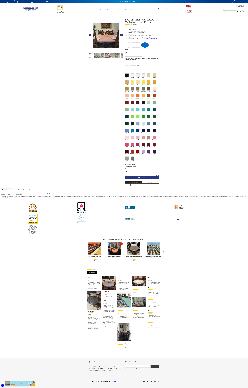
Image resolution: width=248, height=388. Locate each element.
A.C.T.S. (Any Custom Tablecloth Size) (149, 38)
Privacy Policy (92, 368)
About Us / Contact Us (114, 366)
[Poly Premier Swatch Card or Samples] (94, 248)
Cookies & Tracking (103, 366)
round (127, 185)
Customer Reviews (93, 372)
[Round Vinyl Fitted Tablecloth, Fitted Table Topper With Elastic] (133, 248)
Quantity (127, 168)
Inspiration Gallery (102, 372)
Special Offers (115, 372)
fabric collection (136, 185)
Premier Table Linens (155, 385)
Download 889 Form (93, 366)
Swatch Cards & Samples (94, 370)
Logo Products (140, 368)
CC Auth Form (105, 364)
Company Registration (101, 368)
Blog (109, 372)
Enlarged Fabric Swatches (107, 370)
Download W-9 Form (114, 364)
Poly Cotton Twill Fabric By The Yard (18, 383)
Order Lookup (92, 364)
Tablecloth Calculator (112, 368)
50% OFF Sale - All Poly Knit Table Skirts (124, 1)
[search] (229, 11)
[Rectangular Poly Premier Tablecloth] (153, 248)
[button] (2, 385)
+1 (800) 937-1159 (240, 8)
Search (224, 9)
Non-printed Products (130, 368)
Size (126, 52)
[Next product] (163, 251)
